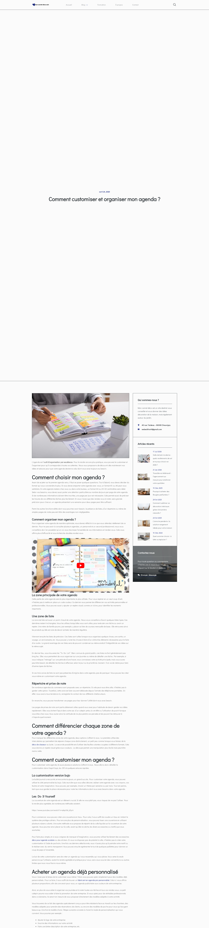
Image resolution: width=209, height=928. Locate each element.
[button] (174, 4)
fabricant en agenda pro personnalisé (93, 880)
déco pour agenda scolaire (43, 840)
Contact (135, 5)
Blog (83, 5)
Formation (101, 5)
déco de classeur (39, 744)
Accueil (69, 5)
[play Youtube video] (80, 565)
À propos (119, 5)
